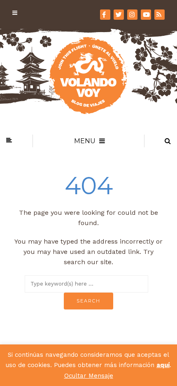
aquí (163, 365)
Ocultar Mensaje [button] (88, 375)
